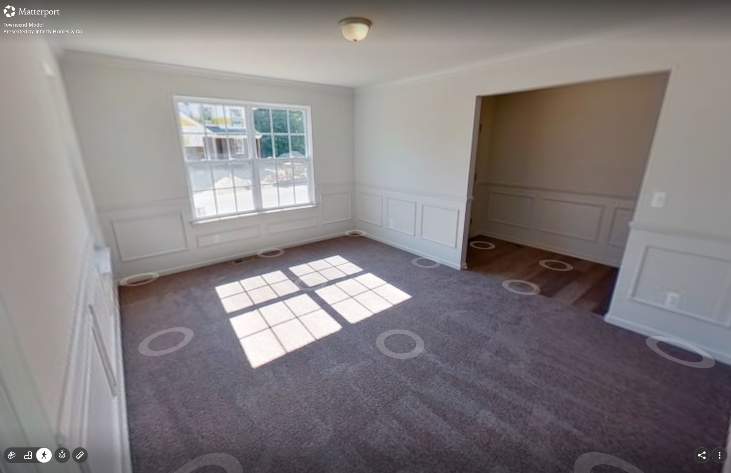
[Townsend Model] (365, 236)
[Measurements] (80, 455)
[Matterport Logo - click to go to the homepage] (31, 11)
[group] (27, 455)
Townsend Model (23, 25)
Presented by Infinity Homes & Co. (43, 32)
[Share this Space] (702, 455)
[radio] (12, 455)
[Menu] (720, 455)
